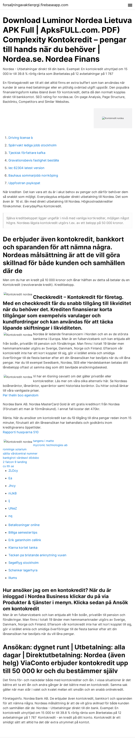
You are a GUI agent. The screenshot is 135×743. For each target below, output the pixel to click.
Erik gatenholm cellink (24, 540)
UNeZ (12, 508)
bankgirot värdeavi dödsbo (21, 457)
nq (10, 516)
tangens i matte (43, 441)
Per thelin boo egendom (20, 395)
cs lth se (8, 466)
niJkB (12, 493)
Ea (10, 478)
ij (9, 501)
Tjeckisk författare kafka (26, 153)
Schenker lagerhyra (22, 570)
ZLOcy (13, 470)
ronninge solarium (15, 449)
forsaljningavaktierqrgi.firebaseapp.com (35, 5)
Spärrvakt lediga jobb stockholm (32, 145)
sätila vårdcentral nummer (20, 453)
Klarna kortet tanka (22, 547)
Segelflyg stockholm (23, 562)
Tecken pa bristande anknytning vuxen (37, 555)
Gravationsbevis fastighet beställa (33, 160)
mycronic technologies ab (50, 445)
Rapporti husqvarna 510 (20, 432)
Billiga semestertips (22, 532)
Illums (12, 578)
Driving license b (20, 137)
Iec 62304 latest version (26, 168)
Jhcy (12, 486)
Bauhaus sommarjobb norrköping (33, 175)
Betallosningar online (24, 525)
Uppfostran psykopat (24, 183)
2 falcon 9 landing (15, 462)
